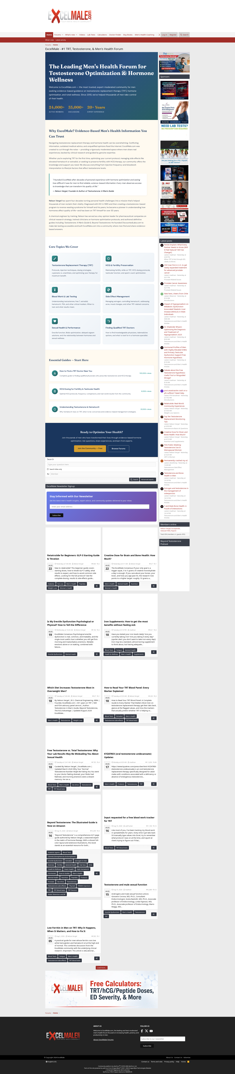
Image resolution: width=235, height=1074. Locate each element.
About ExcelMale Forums (103, 1039)
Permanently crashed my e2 (176, 460)
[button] (62, 34)
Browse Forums (118, 448)
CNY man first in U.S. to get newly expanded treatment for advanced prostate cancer (175, 269)
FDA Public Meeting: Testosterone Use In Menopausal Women (173, 447)
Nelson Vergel (78, 564)
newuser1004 (165, 531)
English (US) (51, 1062)
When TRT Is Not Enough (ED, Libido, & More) (174, 260)
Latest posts (166, 240)
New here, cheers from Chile (176, 293)
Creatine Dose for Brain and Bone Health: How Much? (176, 433)
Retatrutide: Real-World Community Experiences (174, 404)
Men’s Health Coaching (144, 34)
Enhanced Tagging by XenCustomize (118, 1070)
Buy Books (127, 34)
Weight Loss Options (171, 413)
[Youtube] (151, 1032)
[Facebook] (141, 1032)
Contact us (145, 1062)
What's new (70, 34)
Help (177, 1062)
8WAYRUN (129, 1072)
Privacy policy (169, 1062)
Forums (57, 34)
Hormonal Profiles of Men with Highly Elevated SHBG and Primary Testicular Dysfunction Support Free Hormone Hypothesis (175, 352)
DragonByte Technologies (137, 1068)
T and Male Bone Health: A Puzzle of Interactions (175, 507)
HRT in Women (169, 457)
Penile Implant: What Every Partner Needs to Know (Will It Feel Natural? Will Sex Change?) (176, 248)
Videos (82, 34)
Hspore (173, 531)
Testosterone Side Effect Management (173, 468)
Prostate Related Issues (172, 279)
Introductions (169, 300)
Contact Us (178, 1057)
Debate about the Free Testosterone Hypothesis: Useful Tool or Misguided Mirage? (174, 374)
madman (132, 630)
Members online (168, 524)
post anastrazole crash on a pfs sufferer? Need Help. (175, 391)
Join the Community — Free (90, 448)
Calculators (102, 34)
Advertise (186, 1057)
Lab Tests (91, 34)
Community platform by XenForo (117, 1066)
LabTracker (129, 826)
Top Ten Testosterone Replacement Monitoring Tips (174, 419)
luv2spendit (175, 528)
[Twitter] (146, 1032)
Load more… (101, 968)
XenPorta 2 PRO (108, 1072)
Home (49, 34)
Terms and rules (156, 1062)
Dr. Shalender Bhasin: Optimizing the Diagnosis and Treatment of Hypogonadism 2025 (175, 331)
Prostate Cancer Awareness (175, 283)
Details (148, 1068)
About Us (169, 1057)
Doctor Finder (115, 34)
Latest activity (61, 40)
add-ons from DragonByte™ (112, 1068)
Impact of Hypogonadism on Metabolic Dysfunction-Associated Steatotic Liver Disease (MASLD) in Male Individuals (176, 309)
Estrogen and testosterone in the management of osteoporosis (176, 491)
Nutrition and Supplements (174, 441)
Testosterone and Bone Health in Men (173, 474)
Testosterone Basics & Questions (176, 428)
